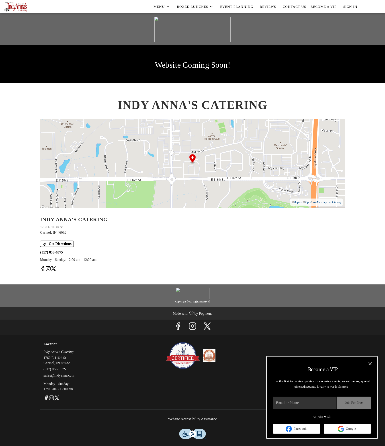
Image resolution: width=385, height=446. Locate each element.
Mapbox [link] (298, 202)
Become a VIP (324, 6)
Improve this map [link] (332, 202)
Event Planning (236, 6)
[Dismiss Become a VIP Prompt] (370, 363)
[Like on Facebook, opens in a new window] (42, 269)
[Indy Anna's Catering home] (24, 6)
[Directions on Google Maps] (192, 163)
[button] (161, 6)
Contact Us (294, 6)
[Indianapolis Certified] (183, 355)
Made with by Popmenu (107, 313)
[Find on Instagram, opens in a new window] (48, 269)
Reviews (268, 6)
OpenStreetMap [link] (313, 202)
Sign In (350, 6)
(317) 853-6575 (54, 369)
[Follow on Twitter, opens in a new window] (53, 269)
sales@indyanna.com (58, 375)
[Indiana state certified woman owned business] (209, 355)
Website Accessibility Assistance (192, 419)
